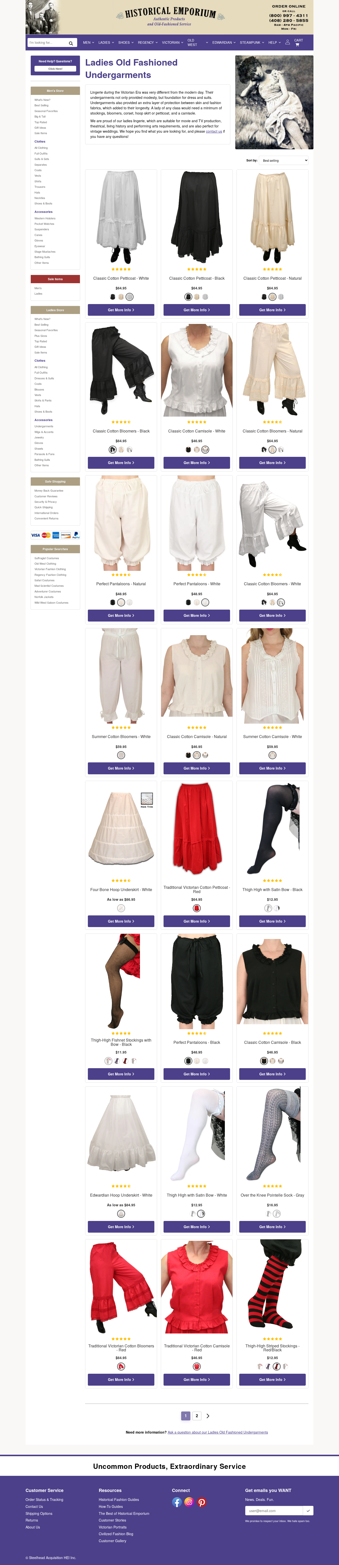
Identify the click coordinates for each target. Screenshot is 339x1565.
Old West (192, 42)
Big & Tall (39, 116)
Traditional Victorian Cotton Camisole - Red (197, 1348)
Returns (32, 1520)
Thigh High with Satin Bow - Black (272, 890)
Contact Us (34, 1506)
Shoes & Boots (43, 203)
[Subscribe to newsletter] (308, 1510)
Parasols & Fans (44, 454)
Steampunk (250, 42)
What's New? (42, 100)
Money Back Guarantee (48, 490)
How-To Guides (111, 1506)
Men (86, 42)
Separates (40, 164)
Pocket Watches (44, 224)
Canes (38, 235)
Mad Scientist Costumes (49, 585)
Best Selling (41, 105)
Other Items (41, 263)
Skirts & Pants (43, 400)
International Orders (46, 513)
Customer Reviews (46, 496)
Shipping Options (39, 1513)
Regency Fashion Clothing (50, 575)
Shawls (38, 448)
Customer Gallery (112, 1540)
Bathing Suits (42, 257)
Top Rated (40, 122)
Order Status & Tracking (44, 1499)
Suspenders (41, 229)
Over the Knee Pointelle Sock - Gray (272, 1195)
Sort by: (252, 160)
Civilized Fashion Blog (116, 1533)
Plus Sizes (40, 336)
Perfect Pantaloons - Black (196, 1042)
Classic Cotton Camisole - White (196, 431)
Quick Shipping (43, 507)
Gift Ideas (40, 127)
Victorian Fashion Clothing (50, 569)
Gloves (38, 240)
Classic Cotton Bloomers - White (272, 584)
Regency (146, 42)
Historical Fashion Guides (119, 1499)
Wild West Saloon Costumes (51, 602)
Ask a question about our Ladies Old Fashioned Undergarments (218, 1432)
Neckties (39, 198)
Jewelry (39, 437)
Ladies (104, 42)
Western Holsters (45, 218)
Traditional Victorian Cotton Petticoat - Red (197, 889)
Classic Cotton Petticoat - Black (197, 278)
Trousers (39, 187)
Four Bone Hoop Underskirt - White (121, 890)
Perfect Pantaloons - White (196, 584)
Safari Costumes (44, 580)
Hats (37, 192)
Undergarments (43, 426)
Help (273, 42)
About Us (33, 1527)
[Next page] (207, 1415)
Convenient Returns (46, 518)
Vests (37, 175)
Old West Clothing (45, 563)
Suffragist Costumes (46, 558)
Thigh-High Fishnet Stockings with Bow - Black (121, 1042)
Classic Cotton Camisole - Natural (197, 737)
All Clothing (41, 148)
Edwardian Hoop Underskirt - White (121, 1195)
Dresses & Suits (44, 378)
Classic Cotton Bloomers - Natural (273, 431)
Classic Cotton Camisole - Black (272, 1042)
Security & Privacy (45, 502)
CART (298, 40)
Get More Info (120, 309)
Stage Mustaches (45, 251)
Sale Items (40, 133)
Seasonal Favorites (46, 111)
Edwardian (222, 42)
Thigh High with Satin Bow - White (197, 1195)
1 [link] (186, 1415)
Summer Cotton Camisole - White (272, 737)
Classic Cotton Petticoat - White (121, 278)
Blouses (39, 389)
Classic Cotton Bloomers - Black (121, 431)
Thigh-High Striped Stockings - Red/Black (272, 1348)
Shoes (124, 42)
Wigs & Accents (44, 432)
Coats (38, 170)
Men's (38, 288)
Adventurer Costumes (47, 591)
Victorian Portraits (113, 1527)
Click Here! (55, 69)
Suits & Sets (41, 159)
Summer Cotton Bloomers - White (121, 737)
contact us (214, 131)
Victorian (170, 42)
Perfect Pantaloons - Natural (121, 584)
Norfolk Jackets (44, 597)
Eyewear (39, 246)
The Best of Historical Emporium (124, 1513)
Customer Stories (112, 1520)
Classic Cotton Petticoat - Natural (272, 278)
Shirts (37, 181)
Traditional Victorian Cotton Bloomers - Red (121, 1348)
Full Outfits (41, 153)
